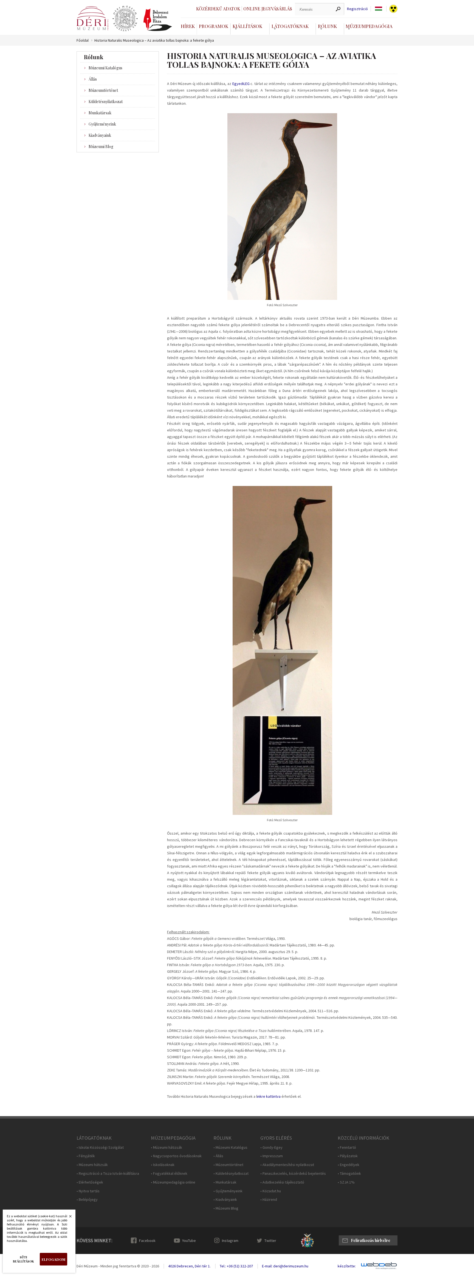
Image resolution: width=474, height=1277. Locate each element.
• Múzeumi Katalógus (230, 1147)
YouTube (189, 1240)
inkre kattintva (269, 1096)
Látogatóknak (290, 26)
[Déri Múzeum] (92, 18)
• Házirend (268, 1199)
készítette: (347, 1266)
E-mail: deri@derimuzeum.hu (285, 1266)
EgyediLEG (241, 83)
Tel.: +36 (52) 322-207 (236, 1266)
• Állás (218, 1156)
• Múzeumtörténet (228, 1164)
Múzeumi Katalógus (105, 67)
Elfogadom (53, 1259)
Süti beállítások (23, 1259)
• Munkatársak (224, 1182)
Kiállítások (247, 26)
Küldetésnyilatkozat (106, 101)
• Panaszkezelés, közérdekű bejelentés (293, 1173)
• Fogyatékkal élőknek (169, 1173)
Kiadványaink (100, 135)
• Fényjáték (86, 1156)
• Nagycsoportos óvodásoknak (176, 1156)
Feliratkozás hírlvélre (370, 1240)
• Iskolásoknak (162, 1164)
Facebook (147, 1240)
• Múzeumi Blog (225, 1208)
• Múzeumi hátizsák (92, 1164)
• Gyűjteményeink (227, 1191)
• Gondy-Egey (271, 1147)
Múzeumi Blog (101, 146)
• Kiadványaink (225, 1199)
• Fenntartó (347, 1147)
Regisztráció (357, 9)
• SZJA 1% (346, 1182)
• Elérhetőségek (90, 1182)
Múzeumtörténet (103, 90)
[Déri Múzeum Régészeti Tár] (125, 18)
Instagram (230, 1240)
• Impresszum (271, 1156)
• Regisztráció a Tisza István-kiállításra (108, 1173)
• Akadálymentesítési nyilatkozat (287, 1164)
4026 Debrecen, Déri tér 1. (189, 1266)
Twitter (270, 1240)
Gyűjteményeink (102, 124)
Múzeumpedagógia (369, 26)
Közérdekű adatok (218, 8)
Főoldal (83, 40)
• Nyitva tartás (88, 1191)
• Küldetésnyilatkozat (231, 1173)
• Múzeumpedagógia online (173, 1182)
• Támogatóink (349, 1173)
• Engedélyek (348, 1164)
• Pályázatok (348, 1156)
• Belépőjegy (87, 1199)
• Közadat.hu (270, 1191)
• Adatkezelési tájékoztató (282, 1182)
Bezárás (67, 1218)
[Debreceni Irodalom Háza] (158, 19)
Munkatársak (100, 112)
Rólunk (327, 26)
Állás (93, 79)
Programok (213, 26)
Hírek (188, 26)
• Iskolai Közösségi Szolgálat (100, 1147)
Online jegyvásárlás (267, 8)
